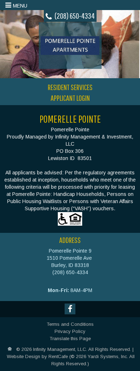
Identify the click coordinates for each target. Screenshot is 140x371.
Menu (20, 6)
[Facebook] (70, 309)
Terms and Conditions (70, 324)
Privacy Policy (70, 331)
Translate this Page (70, 338)
